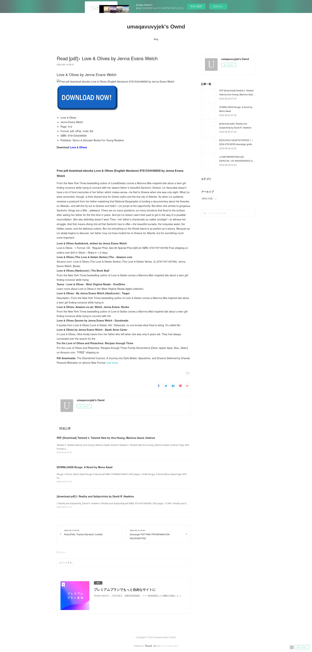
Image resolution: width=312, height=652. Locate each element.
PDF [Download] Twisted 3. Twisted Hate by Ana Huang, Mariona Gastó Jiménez (106, 438)
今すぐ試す (196, 6)
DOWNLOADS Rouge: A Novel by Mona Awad (84, 467)
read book (112, 362)
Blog (156, 39)
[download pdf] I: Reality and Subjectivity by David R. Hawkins (95, 496)
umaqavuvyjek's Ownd (156, 27)
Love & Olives (78, 147)
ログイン (218, 6)
